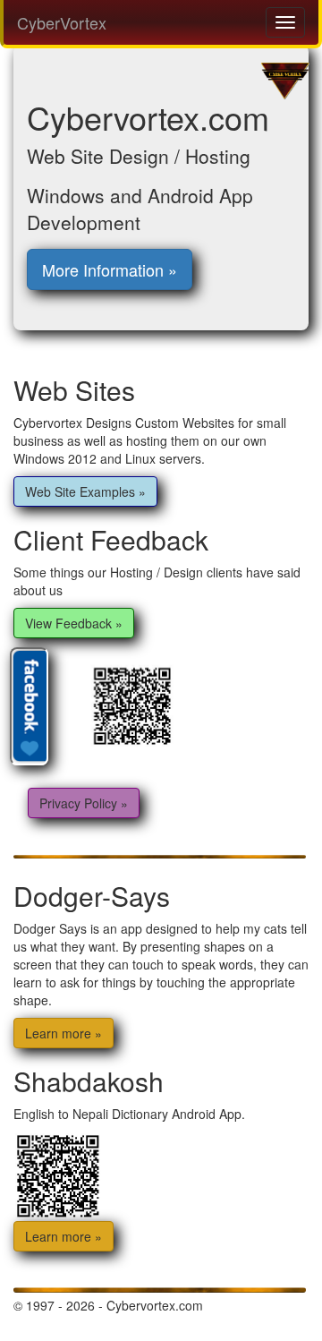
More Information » (109, 269)
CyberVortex (61, 22)
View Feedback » (74, 623)
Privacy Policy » (83, 803)
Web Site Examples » (85, 491)
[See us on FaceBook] (31, 704)
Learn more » (63, 1033)
